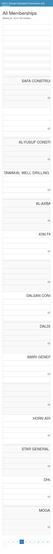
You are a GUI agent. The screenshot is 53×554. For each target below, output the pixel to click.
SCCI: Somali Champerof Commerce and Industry (23, 4)
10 (48, 541)
